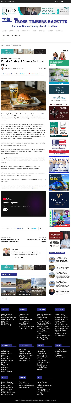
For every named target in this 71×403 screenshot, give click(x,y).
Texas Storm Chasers (26, 386)
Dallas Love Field (60, 350)
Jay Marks (9, 68)
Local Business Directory (24, 324)
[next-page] (5, 299)
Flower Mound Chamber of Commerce (24, 316)
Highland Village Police (60, 331)
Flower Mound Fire (61, 325)
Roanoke (4, 369)
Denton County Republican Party (7, 390)
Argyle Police (59, 314)
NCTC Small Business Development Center (26, 327)
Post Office (41, 330)
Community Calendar (44, 314)
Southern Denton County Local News (8, 291)
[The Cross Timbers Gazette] (35, 22)
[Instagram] (55, 1)
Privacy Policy (6, 325)
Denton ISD (41, 352)
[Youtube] (62, 1)
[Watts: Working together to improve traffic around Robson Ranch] (52, 292)
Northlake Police (60, 333)
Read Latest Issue (7, 316)
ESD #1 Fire (59, 323)
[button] (3, 40)
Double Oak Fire (60, 321)
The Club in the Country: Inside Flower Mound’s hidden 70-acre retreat (23, 293)
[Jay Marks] (2, 68)
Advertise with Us (7, 319)
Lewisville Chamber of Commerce (26, 320)
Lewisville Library (43, 321)
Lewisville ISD (41, 353)
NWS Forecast (24, 384)
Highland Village (7, 360)
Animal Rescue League (42, 383)
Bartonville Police (61, 316)
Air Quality (22, 382)
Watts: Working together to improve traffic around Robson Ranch (62, 293)
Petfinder (40, 394)
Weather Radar (24, 387)
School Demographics (42, 365)
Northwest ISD (42, 355)
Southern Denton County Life (13, 45)
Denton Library (42, 316)
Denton (3, 355)
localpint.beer (34, 188)
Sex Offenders (60, 335)
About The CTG (6, 314)
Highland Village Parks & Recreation (43, 327)
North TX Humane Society (43, 392)
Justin (3, 366)
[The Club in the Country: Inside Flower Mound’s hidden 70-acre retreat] (23, 287)
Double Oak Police (61, 319)
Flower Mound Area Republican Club (8, 393)
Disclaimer (5, 323)
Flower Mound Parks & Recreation (44, 324)
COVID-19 (22, 350)
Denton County (6, 371)
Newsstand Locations (8, 318)
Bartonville (5, 352)
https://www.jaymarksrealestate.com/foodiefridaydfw (24, 251)
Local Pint (41, 114)
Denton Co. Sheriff (61, 318)
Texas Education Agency (42, 368)
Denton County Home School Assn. (43, 361)
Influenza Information (26, 355)
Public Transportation (44, 335)
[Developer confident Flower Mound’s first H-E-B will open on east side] (52, 284)
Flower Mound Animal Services (44, 386)
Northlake (4, 368)
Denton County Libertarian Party (7, 386)
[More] (42, 74)
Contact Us (5, 321)
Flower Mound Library (42, 318)
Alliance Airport (60, 357)
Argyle (3, 350)
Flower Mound (6, 359)
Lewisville (4, 364)
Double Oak (5, 357)
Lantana (4, 362)
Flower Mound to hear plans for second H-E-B (8, 293)
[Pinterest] (18, 257)
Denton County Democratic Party (7, 383)
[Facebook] (53, 1)
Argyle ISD (40, 350)
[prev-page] (2, 299)
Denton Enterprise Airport (61, 352)
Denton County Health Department (25, 352)
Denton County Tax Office (43, 332)
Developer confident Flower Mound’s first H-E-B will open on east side (62, 285)
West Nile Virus (24, 360)
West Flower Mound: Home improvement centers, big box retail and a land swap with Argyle (38, 292)
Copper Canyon (6, 353)
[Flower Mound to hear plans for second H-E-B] (8, 287)
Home (3, 45)
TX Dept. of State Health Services (25, 358)
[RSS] (57, 1)
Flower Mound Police (62, 326)
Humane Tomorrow (43, 389)
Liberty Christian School (42, 358)
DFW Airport (59, 355)
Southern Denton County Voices (61, 290)
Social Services (42, 337)
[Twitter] (60, 1)
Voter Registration (43, 339)
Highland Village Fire (62, 328)
